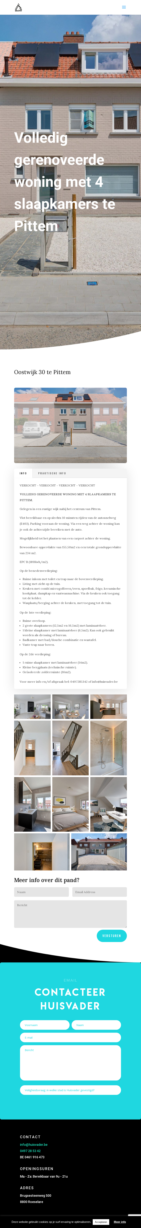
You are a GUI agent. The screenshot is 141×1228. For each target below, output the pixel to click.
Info (23, 473)
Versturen (111, 936)
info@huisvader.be (34, 1145)
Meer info (120, 1221)
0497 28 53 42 (30, 1151)
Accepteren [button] (101, 1222)
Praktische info (52, 473)
